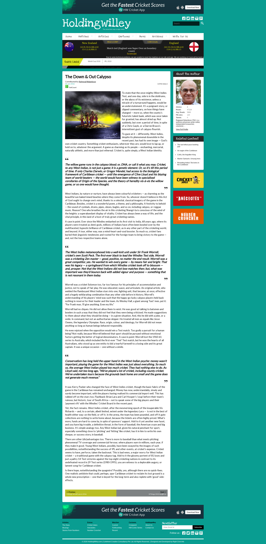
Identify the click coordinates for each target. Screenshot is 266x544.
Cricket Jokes (92, 525)
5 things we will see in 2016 (76, 494)
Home (69, 36)
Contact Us (149, 528)
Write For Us (180, 36)
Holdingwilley (96, 23)
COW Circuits (153, 42)
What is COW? (112, 42)
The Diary (66, 525)
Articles (103, 36)
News (142, 36)
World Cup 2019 (94, 61)
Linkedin (192, 18)
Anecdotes (91, 528)
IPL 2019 (108, 61)
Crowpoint (133, 525)
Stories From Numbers (70, 530)
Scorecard (131, 53)
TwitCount (72, 87)
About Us (148, 525)
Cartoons (124, 36)
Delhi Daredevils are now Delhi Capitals (106, 67)
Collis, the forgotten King (186, 155)
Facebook (184, 18)
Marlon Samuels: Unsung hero (188, 159)
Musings (65, 528)
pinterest (201, 18)
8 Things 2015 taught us (157, 494)
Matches (83, 36)
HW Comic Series (135, 528)
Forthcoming (117, 528)
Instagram (196, 18)
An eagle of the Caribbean (187, 151)
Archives (157, 36)
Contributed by (80, 81)
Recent (115, 530)
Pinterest (201, 533)
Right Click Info (178, 542)
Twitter (188, 18)
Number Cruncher (94, 530)
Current (115, 525)
